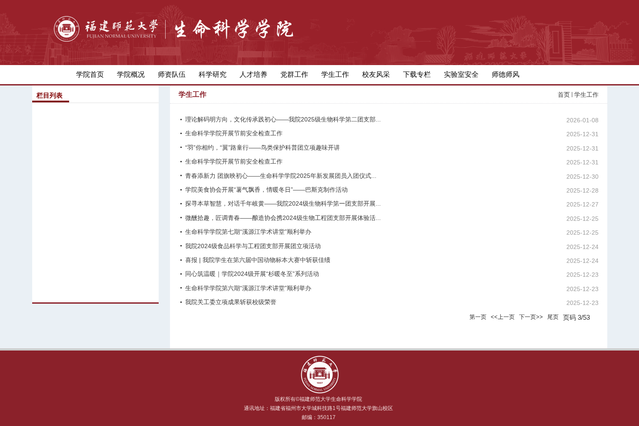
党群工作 (294, 74)
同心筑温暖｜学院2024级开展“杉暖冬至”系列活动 (252, 273)
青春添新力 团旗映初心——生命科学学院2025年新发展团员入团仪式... (280, 175)
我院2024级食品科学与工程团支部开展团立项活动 (253, 245)
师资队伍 (172, 74)
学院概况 (131, 74)
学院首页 (90, 74)
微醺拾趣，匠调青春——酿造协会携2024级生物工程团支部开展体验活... (283, 217)
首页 (564, 94)
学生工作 (335, 74)
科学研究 (212, 74)
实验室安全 (461, 74)
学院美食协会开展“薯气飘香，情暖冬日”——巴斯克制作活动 (266, 189)
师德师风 (505, 74)
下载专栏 (417, 74)
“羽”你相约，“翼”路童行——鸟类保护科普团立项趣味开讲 (262, 147)
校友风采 (376, 74)
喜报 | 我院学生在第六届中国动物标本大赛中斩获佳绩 (257, 259)
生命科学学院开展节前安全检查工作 (234, 133)
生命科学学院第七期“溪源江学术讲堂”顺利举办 (248, 231)
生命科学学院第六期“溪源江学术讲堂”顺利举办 (248, 288)
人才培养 (253, 74)
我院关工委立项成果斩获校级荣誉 (230, 301)
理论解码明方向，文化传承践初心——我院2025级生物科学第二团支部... (283, 119)
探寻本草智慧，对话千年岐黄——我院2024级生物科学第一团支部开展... (283, 203)
